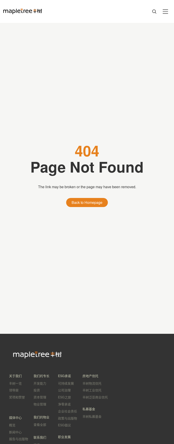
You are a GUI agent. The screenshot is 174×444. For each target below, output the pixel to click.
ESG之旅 (64, 397)
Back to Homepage (87, 202)
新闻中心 (15, 432)
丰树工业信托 (92, 390)
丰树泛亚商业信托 (95, 397)
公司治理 (64, 390)
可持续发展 (66, 383)
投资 (37, 390)
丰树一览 (15, 383)
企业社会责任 (67, 411)
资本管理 (40, 397)
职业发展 (64, 436)
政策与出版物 (67, 418)
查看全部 (40, 424)
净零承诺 (64, 404)
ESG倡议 (64, 425)
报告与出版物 (18, 439)
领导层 (14, 390)
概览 (12, 425)
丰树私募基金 (92, 416)
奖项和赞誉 (17, 397)
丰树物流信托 (92, 383)
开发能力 (40, 383)
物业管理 (40, 404)
